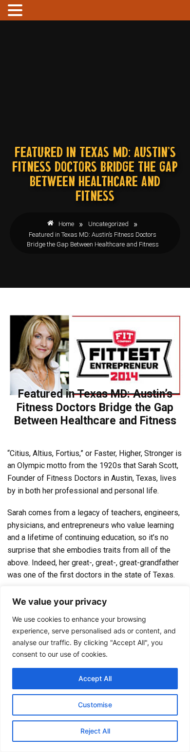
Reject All (95, 731)
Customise (95, 704)
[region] (95, 669)
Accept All (95, 678)
